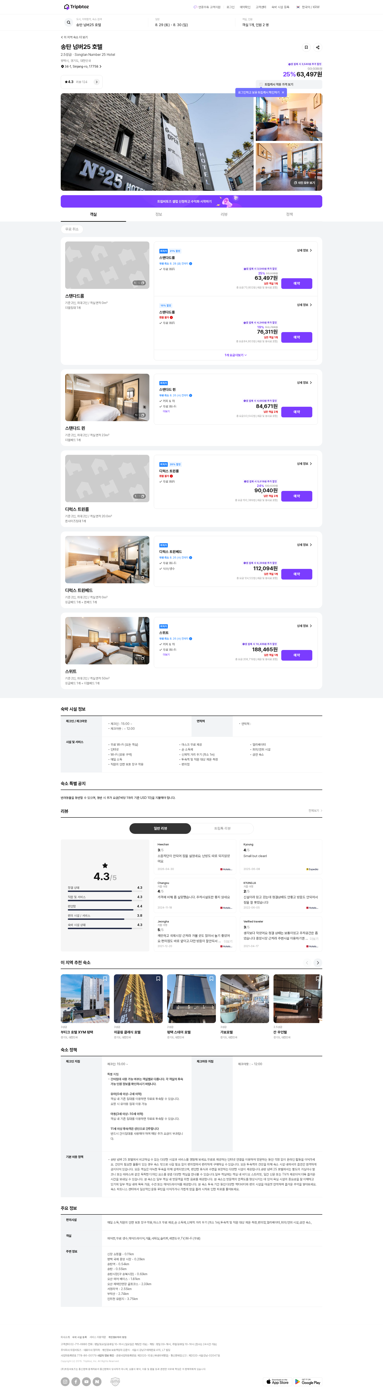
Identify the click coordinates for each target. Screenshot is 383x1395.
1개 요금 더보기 (234, 355)
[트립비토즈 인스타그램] (65, 1381)
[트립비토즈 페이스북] (75, 1381)
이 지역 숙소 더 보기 (76, 37)
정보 (158, 214)
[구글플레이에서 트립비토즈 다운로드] (307, 1381)
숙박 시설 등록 (280, 7)
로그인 (230, 7)
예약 (297, 283)
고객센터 (261, 7)
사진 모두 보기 (306, 183)
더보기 (166, 411)
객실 (93, 214)
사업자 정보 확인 (105, 1355)
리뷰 (224, 214)
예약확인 (245, 7)
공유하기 (317, 47)
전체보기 (314, 810)
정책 (289, 214)
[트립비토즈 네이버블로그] (97, 1381)
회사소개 (65, 1337)
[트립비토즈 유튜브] (86, 1381)
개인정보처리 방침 (117, 1337)
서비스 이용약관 (98, 1337)
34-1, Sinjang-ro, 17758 (81, 66)
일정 (157, 19)
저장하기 (306, 47)
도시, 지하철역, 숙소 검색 (89, 19)
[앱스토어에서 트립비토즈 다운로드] (277, 1381)
